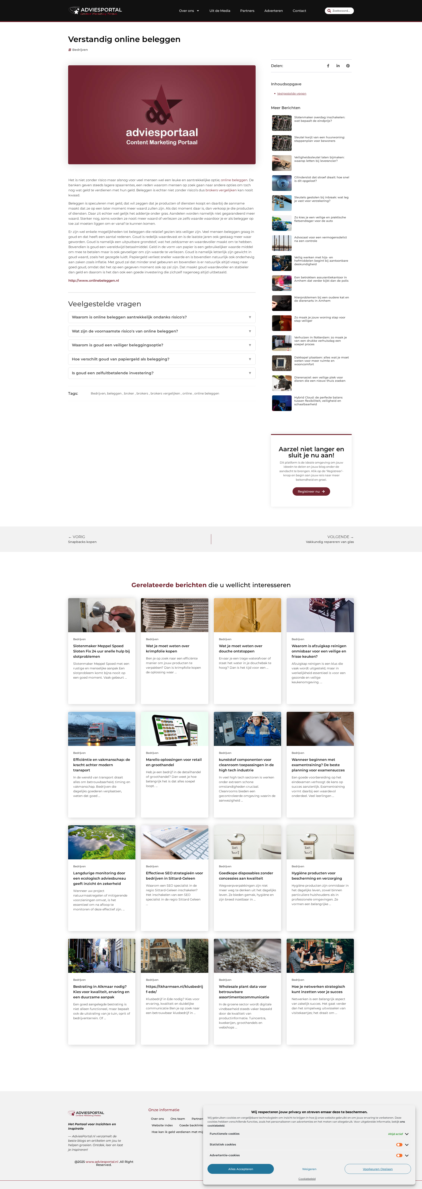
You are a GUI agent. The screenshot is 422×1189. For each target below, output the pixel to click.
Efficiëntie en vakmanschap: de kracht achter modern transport (101, 765)
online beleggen (234, 180)
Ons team (178, 1118)
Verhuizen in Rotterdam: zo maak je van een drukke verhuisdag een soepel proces (320, 341)
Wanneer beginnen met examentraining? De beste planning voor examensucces (318, 765)
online (187, 393)
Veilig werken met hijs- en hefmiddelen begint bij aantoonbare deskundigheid (321, 261)
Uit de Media (219, 11)
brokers (142, 393)
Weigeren (309, 1169)
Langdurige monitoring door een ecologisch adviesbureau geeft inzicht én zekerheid (99, 878)
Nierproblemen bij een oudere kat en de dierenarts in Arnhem (321, 299)
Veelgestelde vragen (291, 93)
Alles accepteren (240, 1169)
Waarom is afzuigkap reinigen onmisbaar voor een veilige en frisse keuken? (319, 651)
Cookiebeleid (307, 1178)
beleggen (114, 393)
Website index (162, 1125)
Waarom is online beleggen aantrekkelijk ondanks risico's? (162, 317)
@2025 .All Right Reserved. (104, 1163)
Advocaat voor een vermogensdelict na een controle (320, 239)
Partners (247, 11)
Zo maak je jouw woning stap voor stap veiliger (319, 319)
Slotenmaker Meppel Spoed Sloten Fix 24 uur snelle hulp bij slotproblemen (101, 651)
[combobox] (339, 10)
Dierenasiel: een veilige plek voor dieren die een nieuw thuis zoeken (320, 379)
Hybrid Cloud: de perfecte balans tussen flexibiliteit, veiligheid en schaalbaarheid (318, 401)
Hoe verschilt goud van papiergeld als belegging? (162, 359)
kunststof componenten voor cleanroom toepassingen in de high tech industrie (246, 765)
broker (129, 393)
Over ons (186, 11)
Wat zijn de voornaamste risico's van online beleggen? (162, 331)
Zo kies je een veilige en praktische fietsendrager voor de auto (320, 219)
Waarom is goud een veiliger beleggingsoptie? (162, 345)
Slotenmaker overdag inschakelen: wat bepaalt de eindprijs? (319, 118)
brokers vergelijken (221, 190)
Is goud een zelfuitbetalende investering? (162, 373)
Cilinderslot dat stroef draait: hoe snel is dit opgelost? (321, 179)
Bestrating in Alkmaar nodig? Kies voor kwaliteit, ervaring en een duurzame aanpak (101, 991)
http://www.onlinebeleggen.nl (93, 280)
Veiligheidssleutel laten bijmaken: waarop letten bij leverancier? (319, 159)
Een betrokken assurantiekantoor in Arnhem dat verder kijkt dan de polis (321, 279)
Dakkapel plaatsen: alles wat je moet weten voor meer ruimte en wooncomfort (321, 361)
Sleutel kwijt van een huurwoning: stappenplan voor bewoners (319, 138)
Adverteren (273, 11)
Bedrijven (80, 50)
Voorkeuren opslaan (378, 1169)
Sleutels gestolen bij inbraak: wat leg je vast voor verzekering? (321, 199)
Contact (299, 11)
